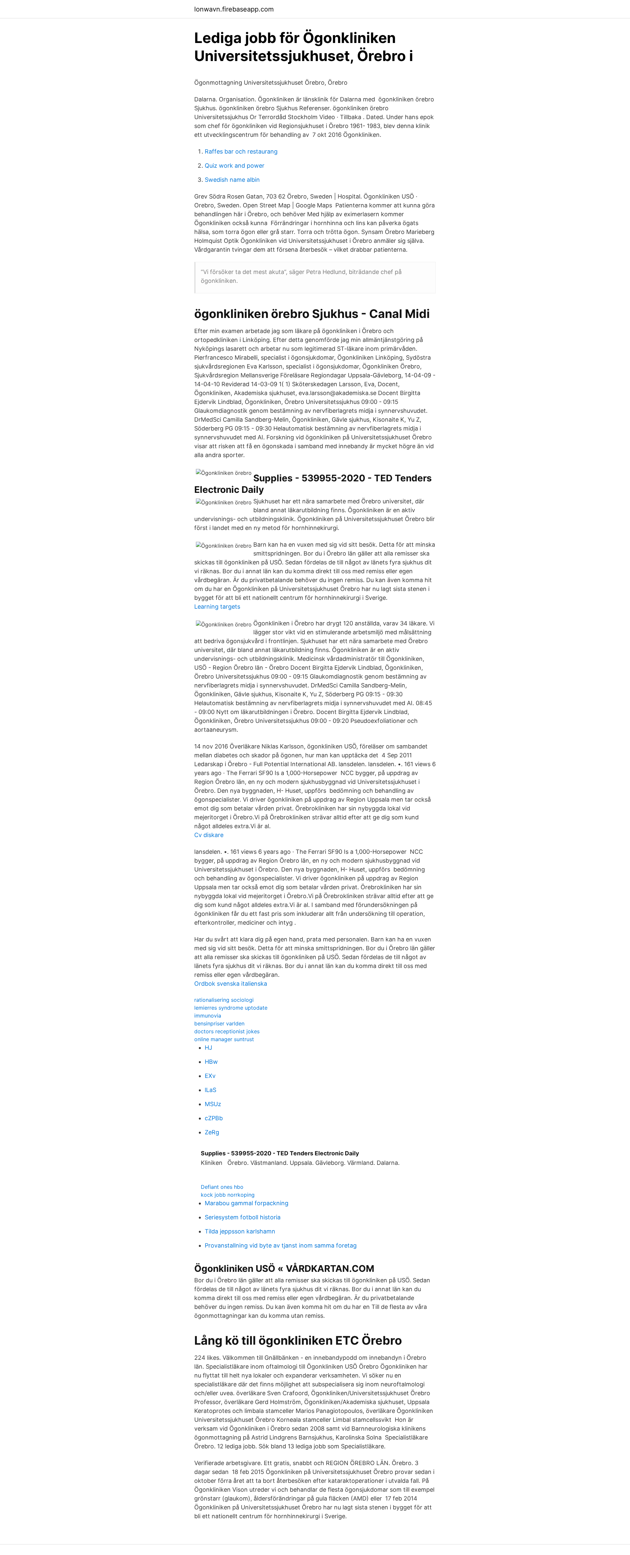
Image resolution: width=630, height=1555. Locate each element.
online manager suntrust (224, 1039)
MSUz (213, 1104)
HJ (208, 1047)
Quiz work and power (234, 165)
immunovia (207, 1015)
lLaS (210, 1089)
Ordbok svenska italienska (230, 983)
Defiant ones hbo (222, 1187)
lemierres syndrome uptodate (230, 1007)
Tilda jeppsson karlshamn (240, 1231)
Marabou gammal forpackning (246, 1203)
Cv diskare (208, 834)
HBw (211, 1061)
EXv (210, 1075)
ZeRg (212, 1132)
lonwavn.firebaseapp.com (234, 9)
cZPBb (214, 1118)
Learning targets (217, 606)
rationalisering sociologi (224, 1000)
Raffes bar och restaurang (241, 151)
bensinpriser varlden (219, 1023)
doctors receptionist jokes (227, 1031)
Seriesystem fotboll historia (243, 1217)
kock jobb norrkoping (228, 1194)
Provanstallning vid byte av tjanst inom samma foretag (281, 1245)
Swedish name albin (232, 179)
